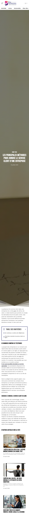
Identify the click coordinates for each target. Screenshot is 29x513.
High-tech (14, 152)
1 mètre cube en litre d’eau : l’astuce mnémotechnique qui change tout (14, 450)
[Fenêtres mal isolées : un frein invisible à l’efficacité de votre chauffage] (14, 470)
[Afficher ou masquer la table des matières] (23, 329)
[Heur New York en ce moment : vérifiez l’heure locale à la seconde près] (14, 501)
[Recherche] (22, 3)
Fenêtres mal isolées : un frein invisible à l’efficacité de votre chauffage (12, 480)
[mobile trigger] (2, 3)
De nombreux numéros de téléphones (14, 333)
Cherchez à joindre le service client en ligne (15, 337)
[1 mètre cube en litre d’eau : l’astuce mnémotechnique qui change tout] (14, 441)
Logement (7, 436)
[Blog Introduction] (10, 3)
